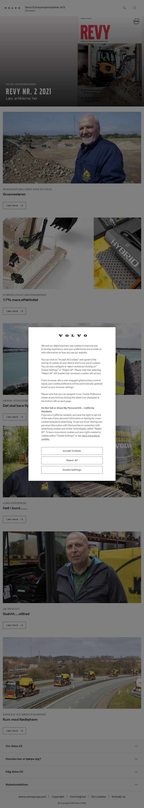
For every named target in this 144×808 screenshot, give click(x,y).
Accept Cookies (72, 451)
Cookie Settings (72, 469)
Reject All (72, 460)
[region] (72, 404)
